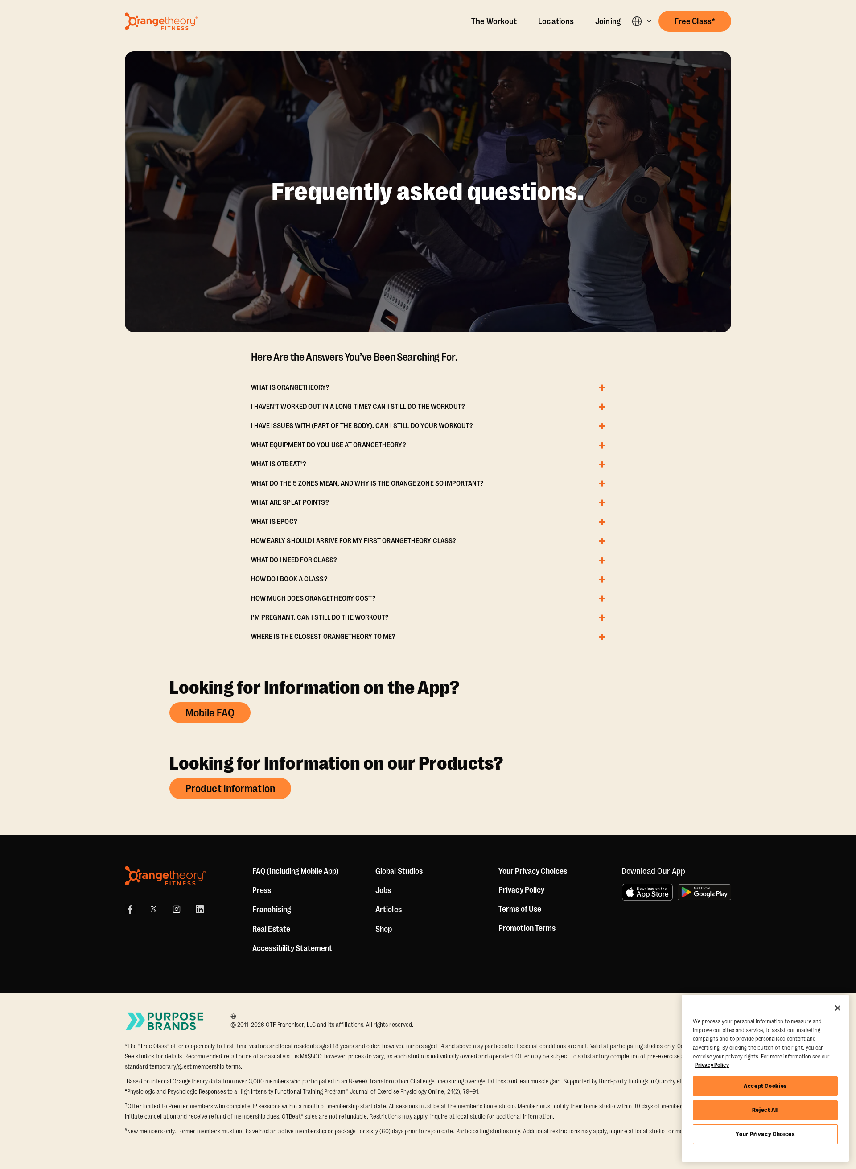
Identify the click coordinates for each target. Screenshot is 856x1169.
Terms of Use (519, 909)
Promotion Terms (527, 928)
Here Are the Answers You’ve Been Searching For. (354, 357)
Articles (388, 909)
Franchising (271, 909)
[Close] (838, 1008)
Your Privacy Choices (765, 1134)
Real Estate (271, 929)
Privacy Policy (521, 889)
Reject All (765, 1110)
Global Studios (399, 871)
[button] (641, 21)
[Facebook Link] (130, 909)
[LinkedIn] (199, 909)
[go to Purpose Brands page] (165, 1021)
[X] (153, 909)
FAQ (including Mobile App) (295, 871)
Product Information (230, 788)
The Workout (494, 21)
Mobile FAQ (210, 713)
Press (262, 890)
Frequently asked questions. (428, 191)
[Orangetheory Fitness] (165, 876)
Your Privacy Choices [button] (532, 871)
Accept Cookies (765, 1086)
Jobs (383, 890)
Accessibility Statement (292, 948)
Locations (556, 21)
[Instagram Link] (176, 909)
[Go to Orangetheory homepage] (161, 21)
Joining (608, 21)
